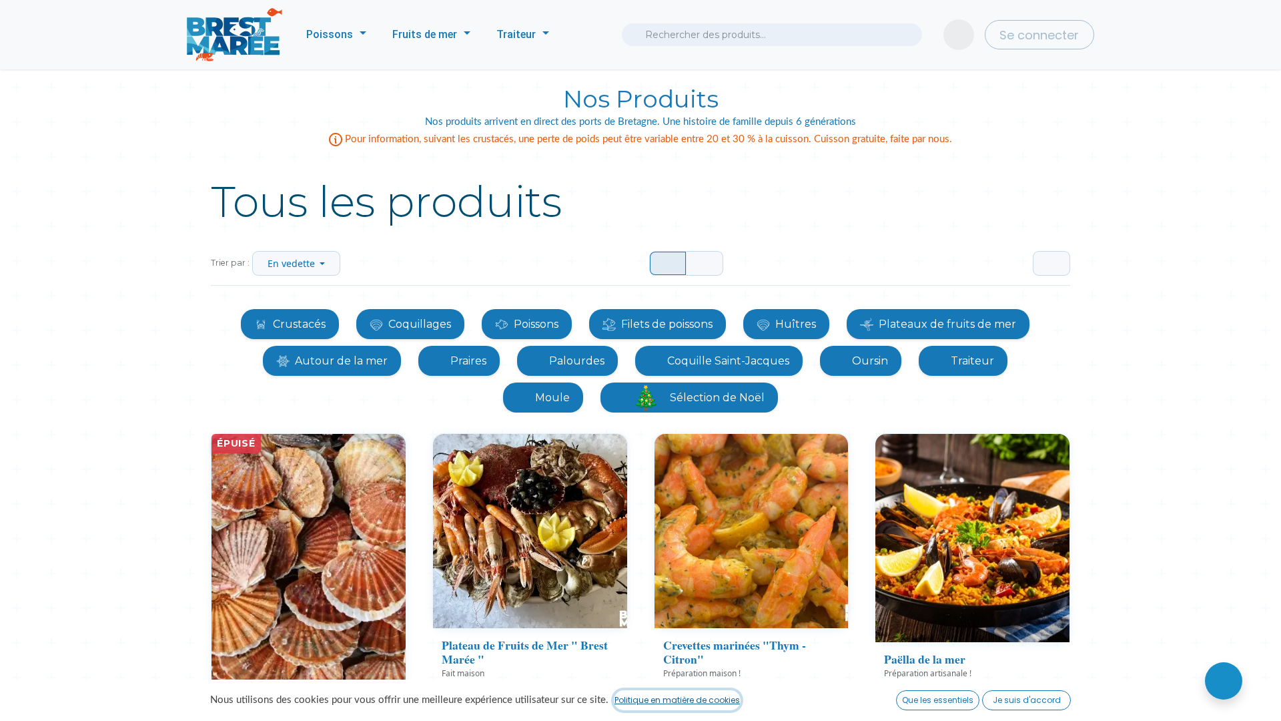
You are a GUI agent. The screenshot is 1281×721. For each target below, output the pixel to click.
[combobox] (772, 34)
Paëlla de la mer (924, 659)
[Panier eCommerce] (958, 34)
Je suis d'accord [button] (1027, 700)
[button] (296, 263)
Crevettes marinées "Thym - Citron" (734, 652)
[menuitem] (336, 34)
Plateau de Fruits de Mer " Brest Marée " (525, 652)
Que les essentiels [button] (937, 700)
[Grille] (668, 263)
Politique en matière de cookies (677, 700)
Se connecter (1039, 35)
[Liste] (704, 263)
